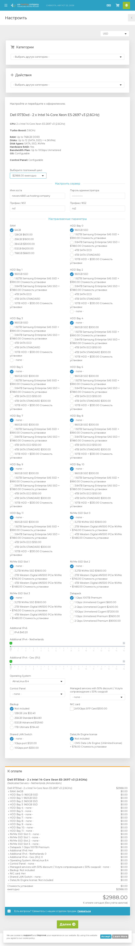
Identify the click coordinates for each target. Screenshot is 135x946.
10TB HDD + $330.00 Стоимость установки (91, 261)
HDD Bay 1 (16, 269)
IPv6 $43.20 (21, 632)
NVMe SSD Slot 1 (20, 561)
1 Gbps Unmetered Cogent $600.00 (95, 602)
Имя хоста (16, 190)
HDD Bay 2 (76, 269)
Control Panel (18, 688)
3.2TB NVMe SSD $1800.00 (90, 521)
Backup (14, 704)
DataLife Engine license (83, 734)
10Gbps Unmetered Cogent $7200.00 (96, 611)
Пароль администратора (84, 190)
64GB (17, 230)
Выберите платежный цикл (26, 170)
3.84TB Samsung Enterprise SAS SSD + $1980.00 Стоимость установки (95, 244)
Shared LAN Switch (21, 734)
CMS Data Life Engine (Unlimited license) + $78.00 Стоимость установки (96, 745)
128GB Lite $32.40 (25, 713)
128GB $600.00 (23, 234)
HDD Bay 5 (16, 367)
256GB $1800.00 (24, 239)
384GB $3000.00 (24, 243)
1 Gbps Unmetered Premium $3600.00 (97, 616)
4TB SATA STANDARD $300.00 (92, 352)
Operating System (20, 675)
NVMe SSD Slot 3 (20, 593)
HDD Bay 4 (76, 318)
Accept (105, 936)
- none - (78, 311)
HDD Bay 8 (76, 415)
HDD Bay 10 (77, 464)
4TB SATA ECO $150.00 (87, 347)
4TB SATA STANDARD (87, 254)
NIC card (75, 704)
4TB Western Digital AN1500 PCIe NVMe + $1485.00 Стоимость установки (96, 536)
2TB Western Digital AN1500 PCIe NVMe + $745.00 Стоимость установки (96, 528)
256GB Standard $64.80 (28, 717)
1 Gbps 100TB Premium (88, 597)
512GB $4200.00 (24, 248)
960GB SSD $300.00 (86, 327)
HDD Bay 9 (16, 464)
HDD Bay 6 (76, 367)
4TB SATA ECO (83, 250)
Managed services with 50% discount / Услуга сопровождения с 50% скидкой (96, 690)
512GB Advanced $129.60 (28, 722)
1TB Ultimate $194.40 (26, 727)
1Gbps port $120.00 (25, 743)
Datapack (75, 593)
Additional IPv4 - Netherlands (27, 639)
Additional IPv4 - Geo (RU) (25, 657)
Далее (66, 924)
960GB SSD (81, 230)
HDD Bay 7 (16, 415)
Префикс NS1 (18, 203)
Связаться (84, 911)
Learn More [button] (120, 936)
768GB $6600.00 (24, 253)
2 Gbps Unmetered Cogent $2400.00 (96, 606)
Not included (21, 708)
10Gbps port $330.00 (26, 747)
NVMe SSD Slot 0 (80, 513)
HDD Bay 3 (16, 318)
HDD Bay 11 (17, 513)
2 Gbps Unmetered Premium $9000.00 (97, 620)
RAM (13, 225)
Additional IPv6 (18, 628)
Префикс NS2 (78, 203)
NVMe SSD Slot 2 (80, 561)
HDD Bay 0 (76, 225)
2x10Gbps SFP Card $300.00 (90, 708)
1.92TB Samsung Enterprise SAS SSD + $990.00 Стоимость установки (94, 236)
